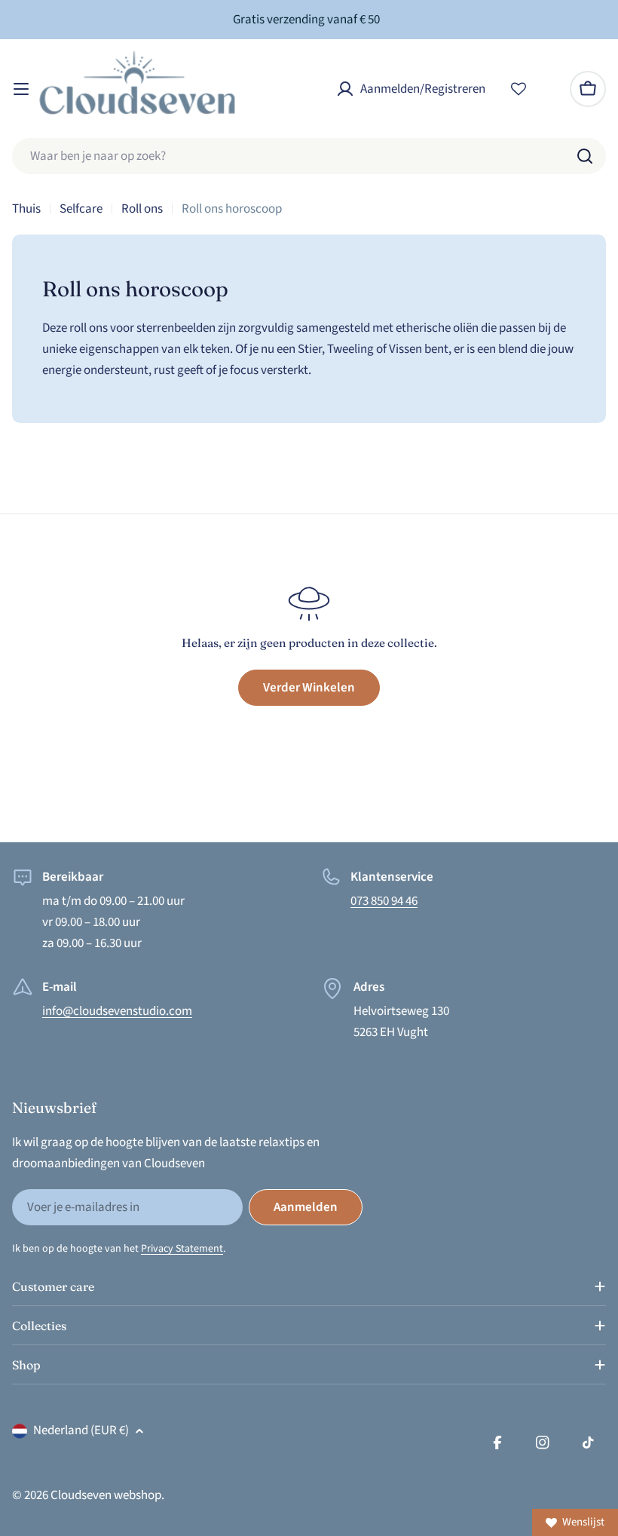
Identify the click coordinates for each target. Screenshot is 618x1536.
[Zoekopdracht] (585, 156)
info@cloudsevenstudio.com (117, 1011)
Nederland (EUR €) (81, 1430)
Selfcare (81, 209)
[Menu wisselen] (21, 89)
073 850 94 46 (384, 901)
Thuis (26, 209)
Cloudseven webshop (105, 1495)
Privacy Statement (182, 1248)
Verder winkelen (309, 688)
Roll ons (142, 209)
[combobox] (309, 156)
